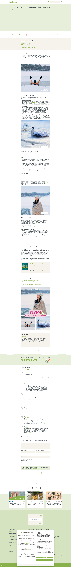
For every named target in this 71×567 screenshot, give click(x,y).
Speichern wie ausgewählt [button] (44, 559)
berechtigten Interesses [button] (26, 543)
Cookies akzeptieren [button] (44, 557)
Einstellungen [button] (25, 545)
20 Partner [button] (22, 542)
